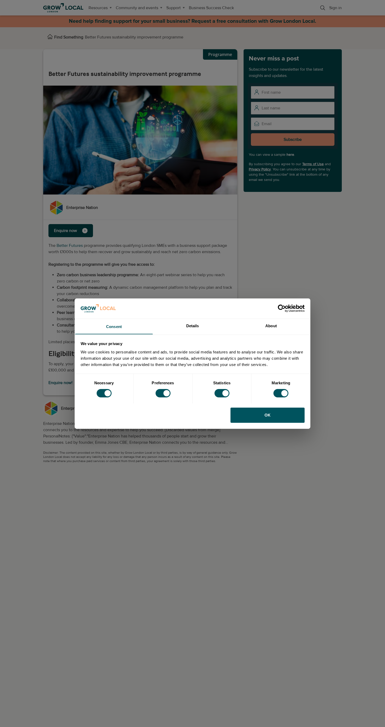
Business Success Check (211, 7)
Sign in (335, 7)
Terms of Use (313, 164)
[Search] (322, 7)
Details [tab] (192, 325)
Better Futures (70, 245)
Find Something (68, 37)
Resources (98, 7)
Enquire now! (60, 382)
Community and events (137, 7)
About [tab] (271, 325)
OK (268, 415)
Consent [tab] (114, 326)
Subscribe (293, 139)
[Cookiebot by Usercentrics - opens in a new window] (282, 308)
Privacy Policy (260, 169)
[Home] (50, 37)
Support (173, 7)
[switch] (163, 393)
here (290, 154)
